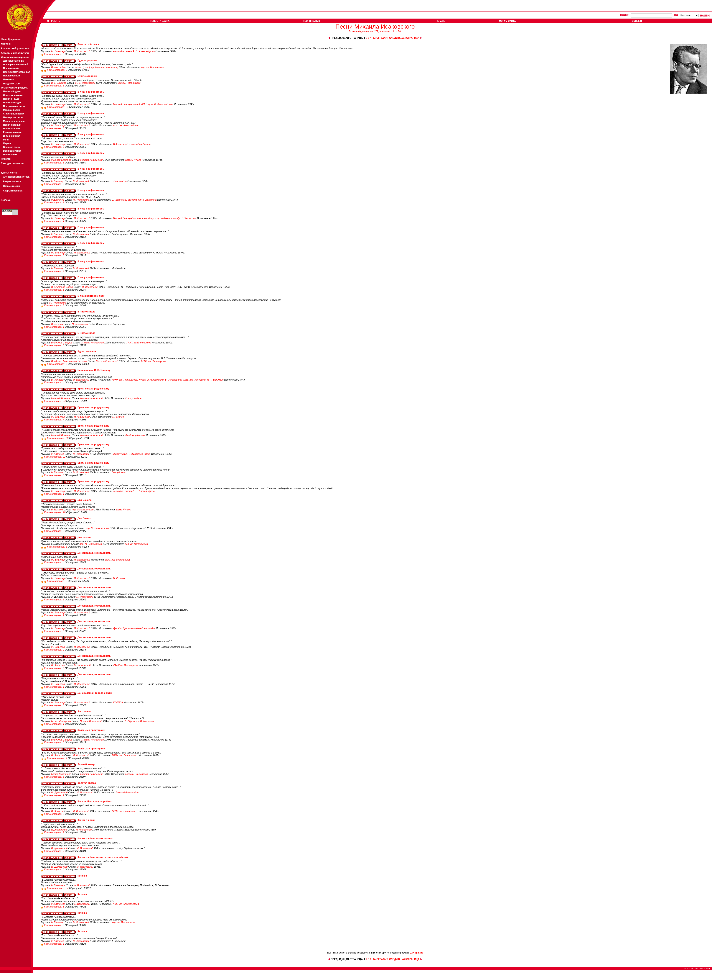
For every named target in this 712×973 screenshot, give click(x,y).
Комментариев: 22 (55, 456)
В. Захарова (58, 665)
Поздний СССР (11, 83)
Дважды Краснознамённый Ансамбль (134, 628)
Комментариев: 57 (58, 888)
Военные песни (11, 147)
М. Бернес (118, 416)
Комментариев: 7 (57, 364)
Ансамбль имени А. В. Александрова (134, 51)
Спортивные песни (13, 113)
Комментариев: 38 (58, 438)
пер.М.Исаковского (82, 509)
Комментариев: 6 (54, 184)
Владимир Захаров (61, 342)
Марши (7, 143)
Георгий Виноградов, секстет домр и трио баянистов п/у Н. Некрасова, (154, 218)
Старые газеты (11, 186)
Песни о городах (12, 102)
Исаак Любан (58, 67)
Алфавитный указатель (15, 48)
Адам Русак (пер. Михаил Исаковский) (96, 67)
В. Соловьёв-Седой (62, 287)
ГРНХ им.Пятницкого (138, 342)
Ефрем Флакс (133, 159)
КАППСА (118, 702)
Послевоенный (11, 75)
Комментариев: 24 (58, 107)
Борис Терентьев (61, 774)
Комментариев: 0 (54, 236)
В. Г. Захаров (58, 82)
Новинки (6, 43)
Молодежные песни (14, 121)
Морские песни (11, 110)
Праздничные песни (14, 106)
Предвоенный (11, 68)
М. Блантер (58, 51)
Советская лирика (13, 95)
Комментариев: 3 (54, 85)
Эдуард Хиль (119, 472)
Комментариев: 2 (57, 69)
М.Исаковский (81, 181)
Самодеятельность (12, 163)
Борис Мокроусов (61, 721)
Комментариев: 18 (55, 512)
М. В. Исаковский (85, 82)
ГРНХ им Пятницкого (125, 665)
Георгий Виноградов (136, 774)
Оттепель (8, 79)
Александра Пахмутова (16, 177)
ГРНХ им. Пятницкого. (125, 755)
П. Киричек (119, 578)
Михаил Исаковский (91, 159)
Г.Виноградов (119, 181)
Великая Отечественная (16, 72)
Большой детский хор (117, 559)
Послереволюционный (15, 64)
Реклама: (6, 200)
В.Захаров (57, 324)
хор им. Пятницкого (152, 67)
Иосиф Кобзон (133, 398)
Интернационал (11, 136)
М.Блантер (57, 181)
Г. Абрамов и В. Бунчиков (139, 721)
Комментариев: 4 (54, 382)
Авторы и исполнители (15, 53)
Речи (6, 139)
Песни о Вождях (12, 125)
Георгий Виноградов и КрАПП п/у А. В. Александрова (143, 104)
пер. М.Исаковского (91, 544)
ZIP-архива (416, 952)
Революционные (12, 132)
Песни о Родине (12, 91)
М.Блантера (58, 885)
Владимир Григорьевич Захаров (69, 361)
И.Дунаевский (59, 829)
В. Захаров (57, 379)
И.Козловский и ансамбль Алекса (132, 144)
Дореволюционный (13, 61)
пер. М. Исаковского (97, 528)
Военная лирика (12, 151)
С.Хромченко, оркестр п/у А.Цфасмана (134, 199)
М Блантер (57, 268)
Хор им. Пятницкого (136, 544)
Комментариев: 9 (54, 795)
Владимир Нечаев (135, 435)
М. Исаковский (82, 51)
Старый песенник (12, 190)
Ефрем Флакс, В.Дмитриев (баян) (131, 454)
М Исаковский (81, 268)
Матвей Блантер (61, 159)
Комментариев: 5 (54, 54)
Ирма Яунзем (123, 509)
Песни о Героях (11, 128)
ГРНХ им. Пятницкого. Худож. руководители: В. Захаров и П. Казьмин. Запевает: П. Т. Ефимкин (167, 379)
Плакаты (6, 158)
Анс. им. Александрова (126, 125)
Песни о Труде (11, 99)
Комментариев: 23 (55, 401)
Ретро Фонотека (12, 181)
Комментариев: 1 (54, 202)
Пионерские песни (13, 117)
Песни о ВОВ (10, 154)
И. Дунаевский (59, 792)
